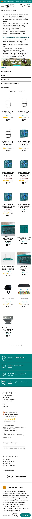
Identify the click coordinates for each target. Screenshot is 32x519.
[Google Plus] (8, 476)
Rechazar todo (6, 515)
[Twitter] (16, 476)
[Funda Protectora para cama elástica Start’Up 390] (24, 196)
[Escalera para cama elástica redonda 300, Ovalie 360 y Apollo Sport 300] (8, 133)
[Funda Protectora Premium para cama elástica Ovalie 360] (8, 258)
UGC (4, 405)
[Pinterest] (21, 476)
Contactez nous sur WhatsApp (14, 434)
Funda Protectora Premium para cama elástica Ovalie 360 (8, 268)
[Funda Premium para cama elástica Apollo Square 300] (24, 229)
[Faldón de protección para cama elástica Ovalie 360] (8, 229)
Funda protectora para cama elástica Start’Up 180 (24, 143)
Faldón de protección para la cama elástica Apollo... (24, 268)
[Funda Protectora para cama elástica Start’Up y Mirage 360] (24, 164)
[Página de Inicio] (2, 10)
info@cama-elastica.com (10, 430)
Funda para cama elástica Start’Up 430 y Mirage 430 (8, 206)
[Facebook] (12, 476)
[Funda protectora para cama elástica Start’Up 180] (24, 133)
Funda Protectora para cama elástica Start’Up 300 (8, 174)
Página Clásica (9, 470)
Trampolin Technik (9, 461)
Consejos (5, 406)
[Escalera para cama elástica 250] (24, 102)
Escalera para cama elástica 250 (24, 112)
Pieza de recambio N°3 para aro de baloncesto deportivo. (8, 330)
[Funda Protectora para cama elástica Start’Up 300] (8, 164)
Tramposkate (24, 298)
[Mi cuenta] (25, 5)
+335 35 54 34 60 (8, 426)
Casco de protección (8, 298)
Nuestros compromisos (9, 399)
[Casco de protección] (8, 289)
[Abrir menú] (2, 5)
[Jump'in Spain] (12, 6)
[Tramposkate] (24, 289)
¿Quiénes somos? (7, 395)
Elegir (15, 515)
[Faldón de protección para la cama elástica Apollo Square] (24, 258)
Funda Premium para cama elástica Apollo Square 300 (24, 238)
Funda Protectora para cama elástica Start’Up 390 (24, 206)
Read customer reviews (10, 421)
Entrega (5, 403)
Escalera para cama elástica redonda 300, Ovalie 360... (8, 143)
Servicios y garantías (8, 401)
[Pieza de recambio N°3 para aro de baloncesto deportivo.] (8, 320)
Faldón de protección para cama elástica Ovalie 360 (8, 239)
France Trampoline (9, 465)
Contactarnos (6, 397)
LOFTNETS (7, 459)
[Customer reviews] (10, 413)
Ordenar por (12, 91)
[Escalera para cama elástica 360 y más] (8, 102)
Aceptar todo (25, 515)
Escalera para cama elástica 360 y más (8, 112)
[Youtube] (25, 476)
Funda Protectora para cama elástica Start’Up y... (24, 174)
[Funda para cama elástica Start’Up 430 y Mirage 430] (8, 196)
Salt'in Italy (7, 463)
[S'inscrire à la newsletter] (24, 448)
